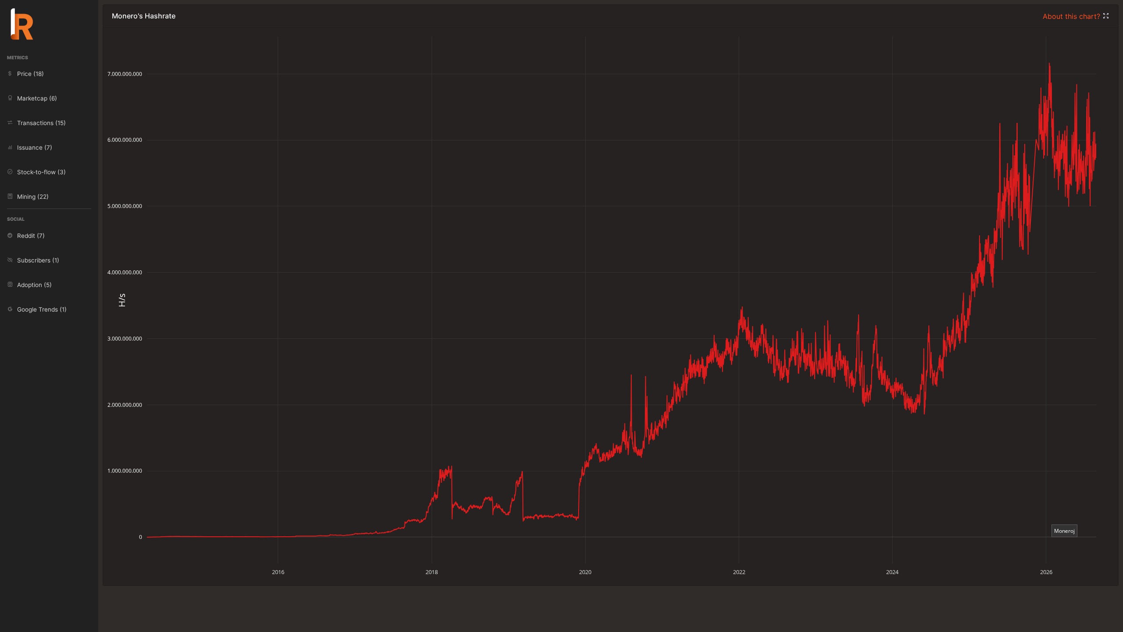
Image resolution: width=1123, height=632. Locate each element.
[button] (1105, 16)
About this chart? (1072, 16)
